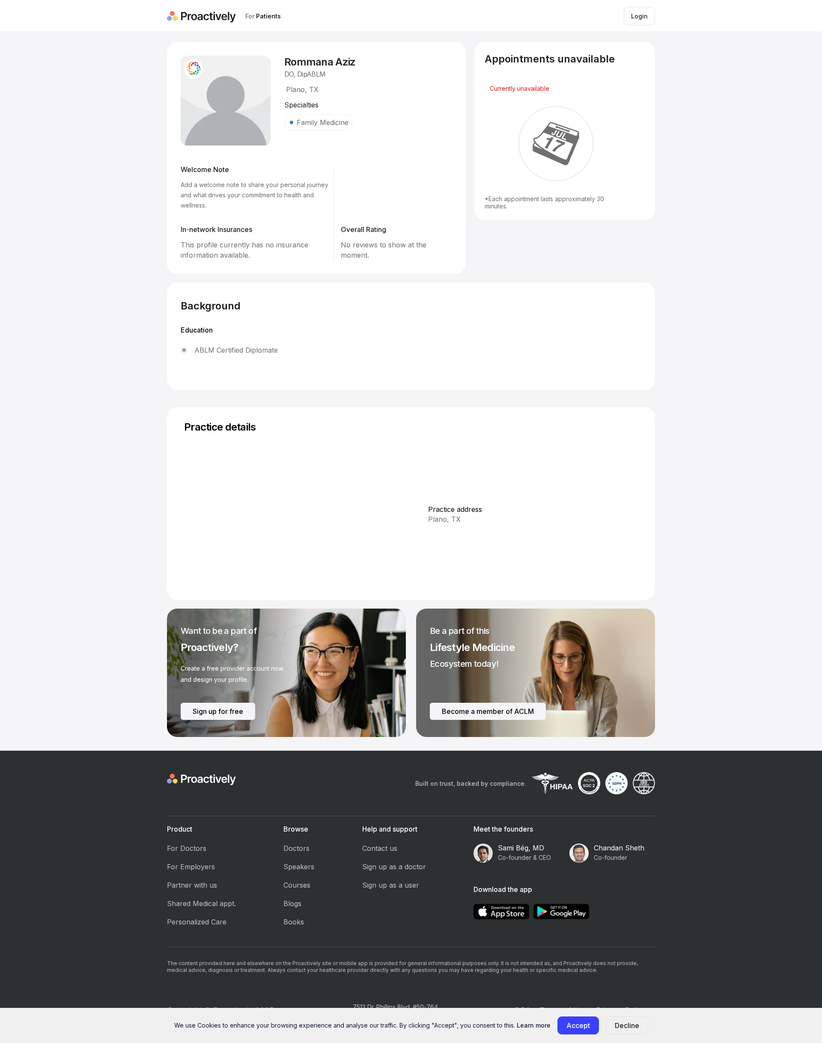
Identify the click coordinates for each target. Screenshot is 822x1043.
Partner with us (192, 885)
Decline (627, 1025)
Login (639, 16)
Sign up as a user (390, 885)
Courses (296, 885)
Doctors (296, 848)
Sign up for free (218, 711)
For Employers (191, 866)
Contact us (379, 848)
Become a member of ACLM (488, 711)
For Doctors (186, 848)
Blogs (292, 903)
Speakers (298, 866)
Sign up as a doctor (394, 866)
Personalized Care (196, 922)
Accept (578, 1025)
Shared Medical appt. (201, 903)
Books (293, 922)
